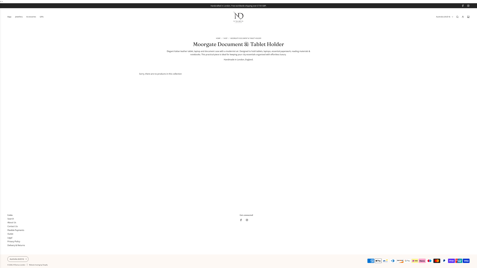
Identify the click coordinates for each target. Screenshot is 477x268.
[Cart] (468, 17)
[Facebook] (463, 5)
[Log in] (463, 17)
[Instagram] (468, 5)
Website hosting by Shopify (38, 265)
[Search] (457, 17)
